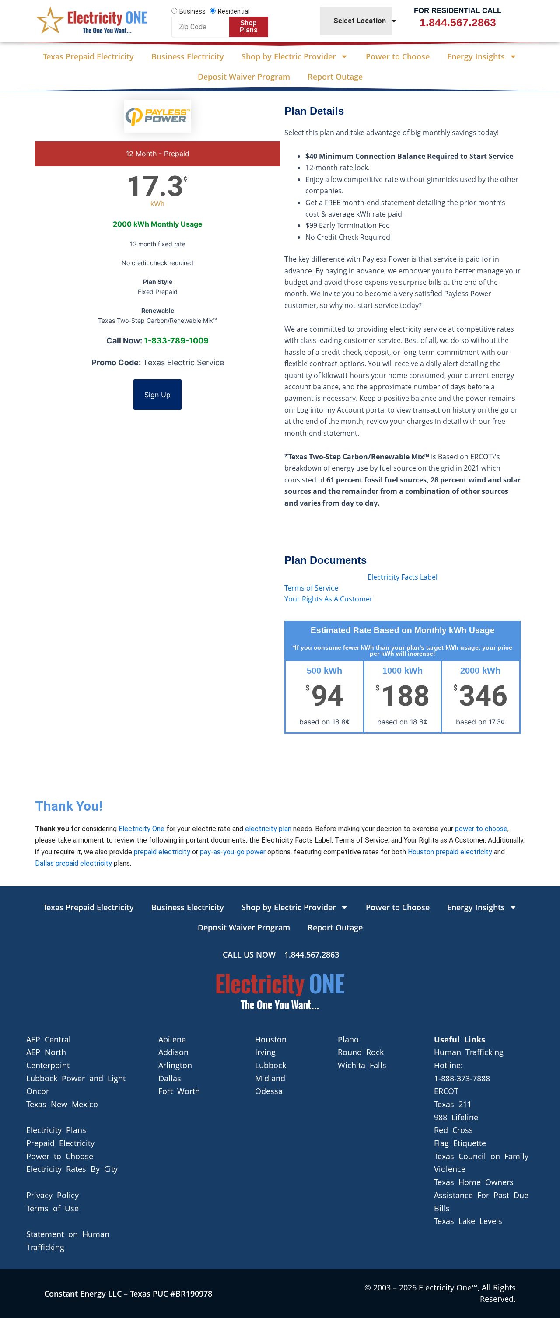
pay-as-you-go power (233, 852)
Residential (233, 11)
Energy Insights (476, 56)
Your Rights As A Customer (328, 599)
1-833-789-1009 (176, 340)
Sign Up (157, 394)
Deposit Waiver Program (244, 76)
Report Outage (335, 76)
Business (192, 11)
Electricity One (141, 829)
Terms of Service (311, 588)
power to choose (481, 829)
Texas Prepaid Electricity (88, 56)
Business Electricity (187, 56)
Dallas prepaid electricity (73, 863)
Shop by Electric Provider (289, 56)
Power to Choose (398, 56)
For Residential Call (457, 11)
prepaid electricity (162, 852)
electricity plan (268, 829)
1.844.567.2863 (458, 22)
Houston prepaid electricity (450, 852)
